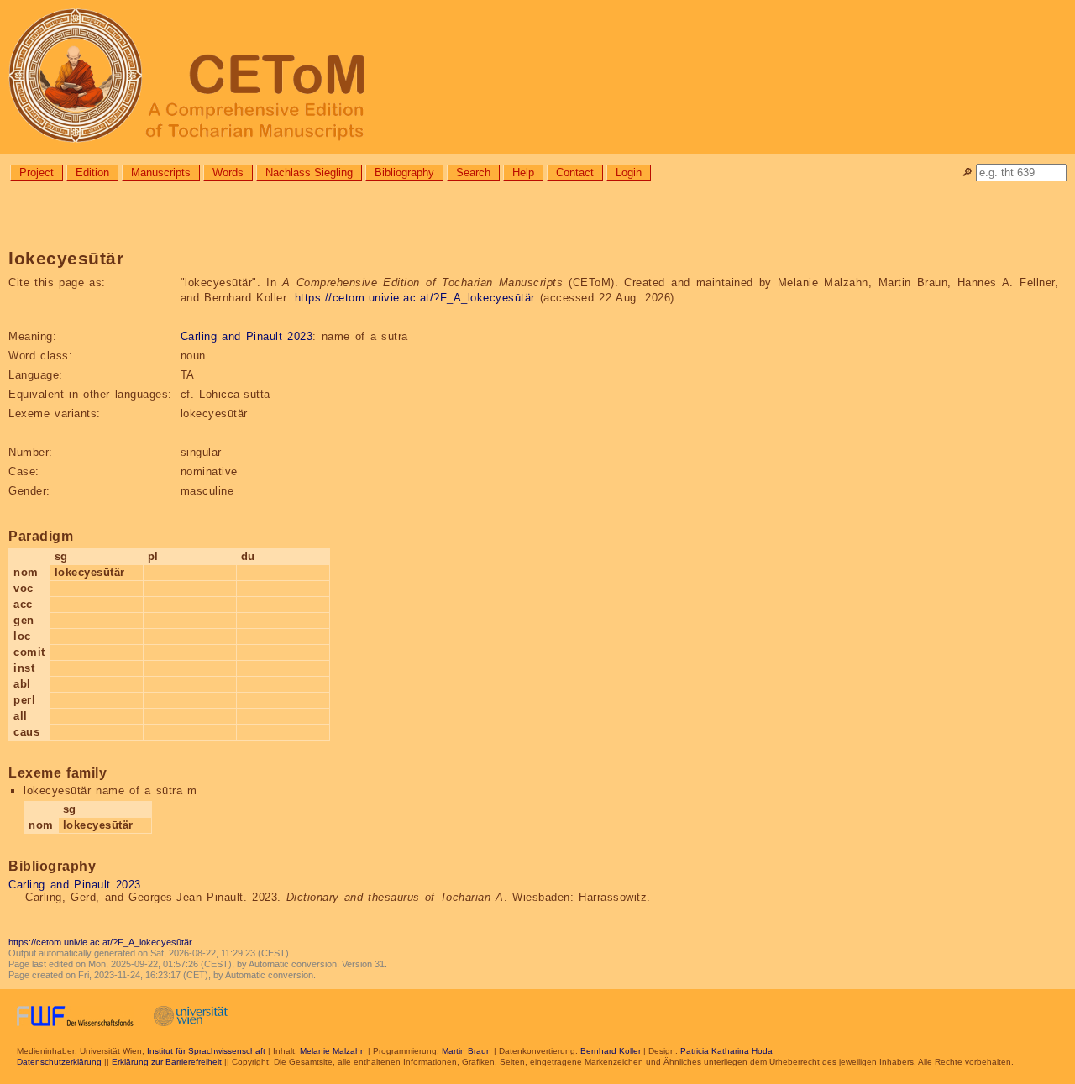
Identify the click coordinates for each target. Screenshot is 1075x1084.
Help (523, 172)
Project (36, 172)
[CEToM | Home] (537, 77)
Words (228, 172)
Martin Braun (466, 1050)
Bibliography (404, 172)
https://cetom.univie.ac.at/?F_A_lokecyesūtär (415, 297)
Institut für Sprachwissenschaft (206, 1050)
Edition (92, 172)
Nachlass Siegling (309, 172)
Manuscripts (161, 172)
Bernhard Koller (610, 1050)
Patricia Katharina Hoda (726, 1050)
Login (629, 172)
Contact (575, 172)
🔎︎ (967, 172)
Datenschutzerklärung (59, 1061)
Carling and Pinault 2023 (247, 336)
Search (473, 172)
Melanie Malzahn (332, 1050)
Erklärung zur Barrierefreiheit (167, 1061)
